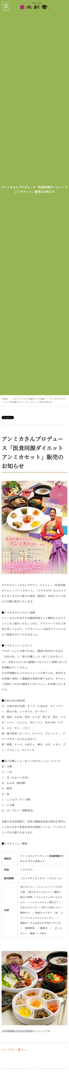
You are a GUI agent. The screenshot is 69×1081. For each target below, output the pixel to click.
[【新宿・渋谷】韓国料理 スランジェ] (34, 6)
